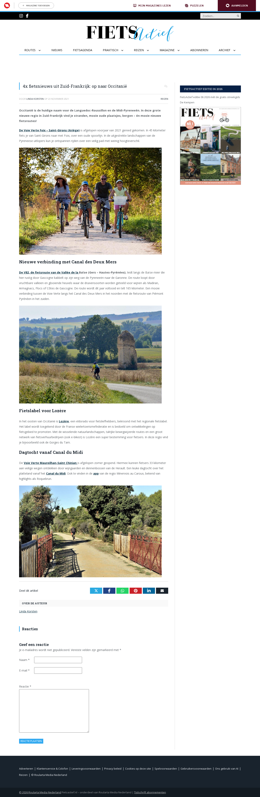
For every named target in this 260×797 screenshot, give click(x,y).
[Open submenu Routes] (42, 50)
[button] (237, 5)
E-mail (24, 670)
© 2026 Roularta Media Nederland (40, 792)
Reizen (164, 98)
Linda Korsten (28, 611)
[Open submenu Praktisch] (125, 50)
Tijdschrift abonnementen (150, 792)
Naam (24, 660)
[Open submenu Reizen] (150, 50)
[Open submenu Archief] (237, 50)
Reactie (25, 686)
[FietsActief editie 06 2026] (210, 146)
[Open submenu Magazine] (181, 50)
